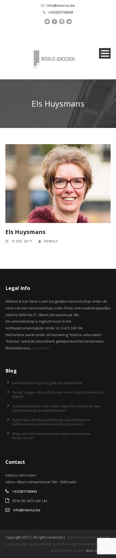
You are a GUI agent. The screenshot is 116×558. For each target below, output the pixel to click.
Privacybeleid (37, 544)
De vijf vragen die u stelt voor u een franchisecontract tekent (58, 394)
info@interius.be (61, 5)
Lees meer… (42, 348)
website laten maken (68, 550)
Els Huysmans (25, 232)
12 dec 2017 (21, 241)
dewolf (51, 241)
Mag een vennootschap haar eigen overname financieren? (51, 435)
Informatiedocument (93, 544)
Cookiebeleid (62, 544)
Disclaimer (13, 544)
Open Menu (105, 53)
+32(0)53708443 (60, 12)
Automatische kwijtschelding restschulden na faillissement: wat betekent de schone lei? (51, 422)
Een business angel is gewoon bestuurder (47, 382)
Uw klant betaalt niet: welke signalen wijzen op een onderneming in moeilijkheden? (56, 408)
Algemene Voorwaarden (86, 537)
